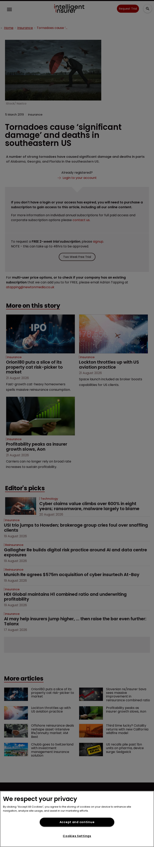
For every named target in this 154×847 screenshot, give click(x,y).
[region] (77, 819)
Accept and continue (77, 822)
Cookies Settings (77, 836)
